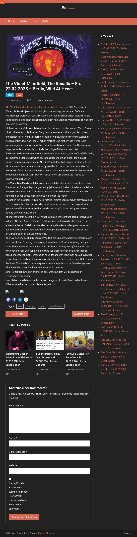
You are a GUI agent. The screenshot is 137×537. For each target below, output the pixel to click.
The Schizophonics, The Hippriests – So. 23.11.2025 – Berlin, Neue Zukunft (116, 343)
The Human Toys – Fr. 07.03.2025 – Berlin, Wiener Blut (115, 331)
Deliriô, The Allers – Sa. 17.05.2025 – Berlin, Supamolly (113, 73)
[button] (8, 299)
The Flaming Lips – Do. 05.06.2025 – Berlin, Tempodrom (112, 318)
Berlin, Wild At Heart (54, 107)
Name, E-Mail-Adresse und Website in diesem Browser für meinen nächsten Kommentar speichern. (18, 496)
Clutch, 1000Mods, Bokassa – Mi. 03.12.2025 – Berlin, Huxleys (115, 48)
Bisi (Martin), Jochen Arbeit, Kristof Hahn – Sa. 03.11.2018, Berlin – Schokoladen (19, 359)
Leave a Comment (44, 100)
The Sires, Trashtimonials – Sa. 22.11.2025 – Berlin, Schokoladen (115, 356)
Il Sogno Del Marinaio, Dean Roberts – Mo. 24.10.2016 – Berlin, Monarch (48, 359)
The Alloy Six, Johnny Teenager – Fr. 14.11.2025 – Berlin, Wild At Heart (115, 305)
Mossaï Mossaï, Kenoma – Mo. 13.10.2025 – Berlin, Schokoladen (115, 213)
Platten (24, 21)
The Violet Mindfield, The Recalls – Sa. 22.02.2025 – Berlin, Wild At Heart (114, 369)
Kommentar (16, 405)
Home (11, 21)
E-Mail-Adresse (18, 452)
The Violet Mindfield (17, 107)
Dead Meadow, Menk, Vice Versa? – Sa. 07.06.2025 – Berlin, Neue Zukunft (114, 61)
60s (20, 306)
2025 (10, 95)
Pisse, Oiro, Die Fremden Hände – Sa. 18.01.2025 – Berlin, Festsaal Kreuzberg (114, 225)
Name (13, 438)
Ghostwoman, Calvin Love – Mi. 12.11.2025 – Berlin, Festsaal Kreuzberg (115, 111)
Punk (41, 306)
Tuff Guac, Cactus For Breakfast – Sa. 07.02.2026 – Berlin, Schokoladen (77, 359)
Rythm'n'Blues (56, 306)
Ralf (29, 100)
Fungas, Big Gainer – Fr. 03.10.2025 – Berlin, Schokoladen (113, 99)
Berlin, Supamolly (19, 314)
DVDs (45, 21)
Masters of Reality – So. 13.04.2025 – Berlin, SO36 (84, 314)
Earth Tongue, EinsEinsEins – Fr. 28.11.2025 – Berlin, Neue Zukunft (116, 86)
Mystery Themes (46, 533)
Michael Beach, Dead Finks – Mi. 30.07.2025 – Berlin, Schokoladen (116, 200)
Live (35, 21)
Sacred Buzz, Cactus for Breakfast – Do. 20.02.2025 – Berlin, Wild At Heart (116, 259)
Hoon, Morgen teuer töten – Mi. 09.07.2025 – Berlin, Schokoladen (115, 132)
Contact (127, 533)
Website (13, 465)
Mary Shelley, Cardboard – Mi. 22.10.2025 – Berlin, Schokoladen (114, 170)
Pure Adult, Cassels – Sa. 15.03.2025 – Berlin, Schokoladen (114, 246)
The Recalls (35, 107)
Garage (30, 306)
